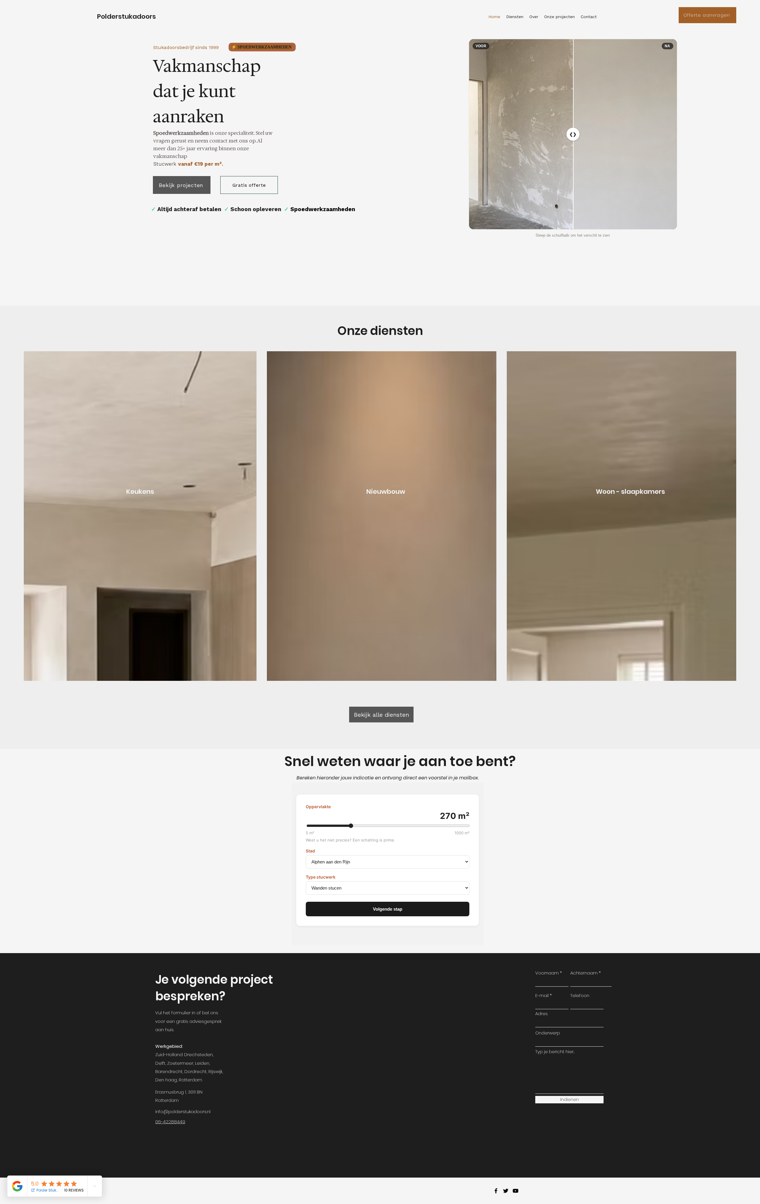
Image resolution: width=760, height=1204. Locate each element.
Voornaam (547, 973)
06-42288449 (170, 1121)
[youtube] (515, 1190)
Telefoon (579, 995)
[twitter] (505, 1190)
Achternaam (584, 973)
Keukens (140, 491)
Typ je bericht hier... (554, 1051)
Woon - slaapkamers (630, 491)
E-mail (542, 995)
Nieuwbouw (385, 491)
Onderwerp (547, 1033)
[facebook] (496, 1190)
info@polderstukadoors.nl (182, 1111)
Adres (541, 1013)
